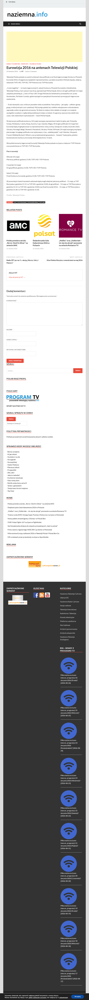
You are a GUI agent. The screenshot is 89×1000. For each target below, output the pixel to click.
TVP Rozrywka (32, 202)
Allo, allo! (10, 473)
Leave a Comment (31, 71)
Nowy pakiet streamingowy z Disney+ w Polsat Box (27, 518)
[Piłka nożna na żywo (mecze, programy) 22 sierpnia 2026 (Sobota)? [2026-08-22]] (69, 806)
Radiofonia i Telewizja (68, 613)
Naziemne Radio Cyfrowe (69, 602)
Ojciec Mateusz (13, 465)
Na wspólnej (12, 462)
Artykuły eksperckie (67, 633)
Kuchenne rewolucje (15, 478)
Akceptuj (77, 997)
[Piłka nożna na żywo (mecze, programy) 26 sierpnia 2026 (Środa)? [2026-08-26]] (69, 673)
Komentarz (12, 301)
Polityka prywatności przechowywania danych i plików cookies (30, 437)
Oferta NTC (24, 64)
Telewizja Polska (35, 64)
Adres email (12, 340)
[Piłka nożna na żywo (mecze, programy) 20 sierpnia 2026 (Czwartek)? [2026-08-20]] (69, 871)
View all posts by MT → (17, 277)
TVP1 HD (42, 202)
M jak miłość (12, 454)
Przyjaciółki (11, 470)
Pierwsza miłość (13, 467)
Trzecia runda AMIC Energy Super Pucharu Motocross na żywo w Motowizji (36, 515)
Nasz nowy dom (13, 480)
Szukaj (11, 419)
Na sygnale (11, 459)
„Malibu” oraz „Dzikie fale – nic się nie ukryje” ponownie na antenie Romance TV (70, 242)
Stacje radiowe (65, 605)
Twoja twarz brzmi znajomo (17, 488)
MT (22, 71)
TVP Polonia (21, 202)
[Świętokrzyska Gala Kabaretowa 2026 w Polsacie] (44, 226)
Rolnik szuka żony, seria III (17, 483)
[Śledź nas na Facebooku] (36, 595)
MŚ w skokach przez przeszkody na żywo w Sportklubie (28, 537)
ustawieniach (63, 998)
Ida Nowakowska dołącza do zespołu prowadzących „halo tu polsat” (33, 526)
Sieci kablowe (65, 625)
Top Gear (10, 491)
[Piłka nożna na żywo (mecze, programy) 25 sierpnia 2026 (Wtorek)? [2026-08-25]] (69, 706)
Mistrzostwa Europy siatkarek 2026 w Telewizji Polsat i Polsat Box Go (33, 533)
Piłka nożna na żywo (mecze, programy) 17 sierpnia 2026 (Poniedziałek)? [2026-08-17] (71, 976)
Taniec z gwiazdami (14, 486)
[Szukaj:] (44, 370)
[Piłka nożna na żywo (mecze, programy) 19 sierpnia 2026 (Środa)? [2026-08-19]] (69, 904)
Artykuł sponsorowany (68, 629)
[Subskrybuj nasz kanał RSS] (41, 595)
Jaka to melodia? (13, 475)
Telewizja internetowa (68, 609)
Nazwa (10, 330)
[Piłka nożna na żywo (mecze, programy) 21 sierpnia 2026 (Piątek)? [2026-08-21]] (69, 838)
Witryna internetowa (16, 350)
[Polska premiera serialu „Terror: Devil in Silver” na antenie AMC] (18, 226)
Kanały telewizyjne (13, 64)
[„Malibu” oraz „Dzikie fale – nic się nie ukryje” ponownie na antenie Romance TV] (70, 226)
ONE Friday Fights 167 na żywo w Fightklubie (24, 522)
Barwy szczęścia (13, 452)
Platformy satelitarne (68, 621)
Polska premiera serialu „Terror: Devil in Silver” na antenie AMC (17, 242)
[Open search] (80, 23)
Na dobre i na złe (13, 457)
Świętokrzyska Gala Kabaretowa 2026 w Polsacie (41, 242)
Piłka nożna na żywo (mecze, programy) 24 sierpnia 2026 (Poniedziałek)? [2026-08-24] (71, 745)
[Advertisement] (44, 47)
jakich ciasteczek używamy (37, 998)
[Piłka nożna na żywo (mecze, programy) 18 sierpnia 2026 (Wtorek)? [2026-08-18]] (69, 936)
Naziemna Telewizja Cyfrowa (70, 594)
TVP (15, 202)
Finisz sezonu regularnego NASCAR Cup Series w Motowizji (30, 530)
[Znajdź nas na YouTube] (47, 595)
